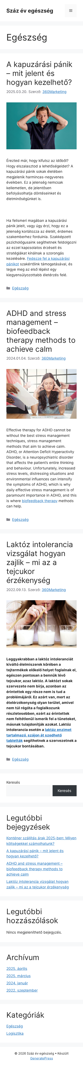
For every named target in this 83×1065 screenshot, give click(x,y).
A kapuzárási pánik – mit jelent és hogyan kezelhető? (39, 73)
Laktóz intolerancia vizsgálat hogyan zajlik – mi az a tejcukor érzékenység (39, 562)
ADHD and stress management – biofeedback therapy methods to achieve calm (41, 331)
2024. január (17, 983)
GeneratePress (41, 1058)
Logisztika (15, 1033)
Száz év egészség (29, 10)
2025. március (18, 976)
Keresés (13, 782)
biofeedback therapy (39, 501)
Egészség (20, 288)
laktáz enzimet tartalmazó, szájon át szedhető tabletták (39, 735)
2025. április (16, 968)
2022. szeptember (22, 990)
